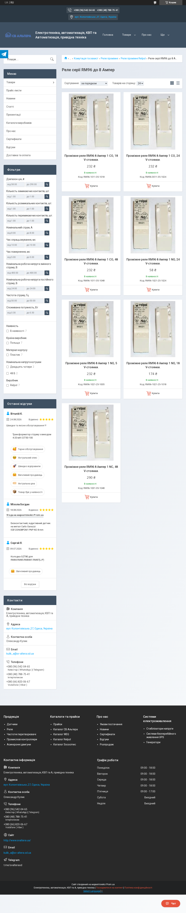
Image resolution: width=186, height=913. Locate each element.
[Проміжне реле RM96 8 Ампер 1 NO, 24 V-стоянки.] (153, 225)
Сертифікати (13, 139)
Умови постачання (111, 724)
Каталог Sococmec (64, 744)
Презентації (13, 114)
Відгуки (10, 147)
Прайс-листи (13, 90)
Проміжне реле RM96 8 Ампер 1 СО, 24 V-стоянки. (153, 157)
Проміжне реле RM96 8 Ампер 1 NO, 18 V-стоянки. (153, 365)
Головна (108, 34)
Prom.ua (110, 884)
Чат (173, 903)
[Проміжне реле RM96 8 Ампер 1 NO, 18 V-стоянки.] (153, 329)
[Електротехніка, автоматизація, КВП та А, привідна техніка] (18, 35)
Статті (10, 106)
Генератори (153, 742)
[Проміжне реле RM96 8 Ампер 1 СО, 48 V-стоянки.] (91, 225)
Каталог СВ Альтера (65, 729)
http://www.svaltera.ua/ (17, 840)
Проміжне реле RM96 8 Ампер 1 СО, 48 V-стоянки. (91, 261)
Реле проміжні (109, 58)
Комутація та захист (86, 58)
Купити (94, 186)
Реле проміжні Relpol (133, 58)
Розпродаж (107, 744)
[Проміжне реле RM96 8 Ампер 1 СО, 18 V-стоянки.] (91, 121)
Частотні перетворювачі (21, 734)
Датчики (12, 724)
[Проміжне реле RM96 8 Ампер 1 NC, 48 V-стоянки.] (91, 432)
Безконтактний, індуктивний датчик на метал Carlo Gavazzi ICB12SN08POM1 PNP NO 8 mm (30, 526)
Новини (10, 98)
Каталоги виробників (19, 122)
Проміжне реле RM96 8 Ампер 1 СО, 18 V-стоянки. (91, 157)
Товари (126, 34)
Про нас (146, 34)
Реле (10, 729)
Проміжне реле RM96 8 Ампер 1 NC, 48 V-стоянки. (91, 469)
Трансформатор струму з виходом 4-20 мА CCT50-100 (32, 436)
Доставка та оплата (18, 155)
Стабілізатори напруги (159, 728)
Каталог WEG (61, 734)
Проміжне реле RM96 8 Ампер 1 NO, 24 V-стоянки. (153, 261)
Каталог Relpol (62, 739)
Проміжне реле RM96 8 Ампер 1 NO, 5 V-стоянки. (91, 365)
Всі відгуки (30, 584)
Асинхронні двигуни (19, 744)
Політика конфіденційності (138, 887)
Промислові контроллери (22, 739)
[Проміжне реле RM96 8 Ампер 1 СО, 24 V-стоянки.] (153, 121)
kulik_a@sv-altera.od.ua (20, 653)
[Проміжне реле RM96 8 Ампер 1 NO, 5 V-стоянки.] (91, 329)
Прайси (57, 724)
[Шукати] (52, 59)
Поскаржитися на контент (109, 887)
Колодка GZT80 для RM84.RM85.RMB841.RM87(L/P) (27, 558)
